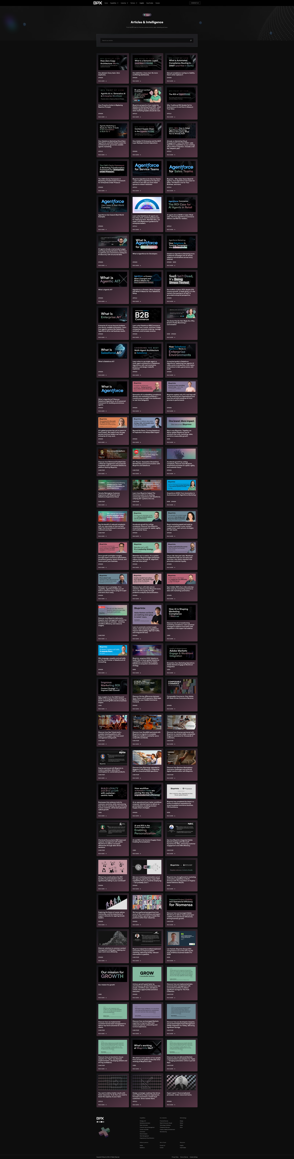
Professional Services (165, 1127)
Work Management (144, 1136)
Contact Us (162, 1145)
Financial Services (164, 1121)
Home (106, 3)
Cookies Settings (194, 1157)
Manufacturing (163, 1131)
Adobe (141, 1145)
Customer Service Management (147, 1127)
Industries (123, 3)
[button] (114, 3)
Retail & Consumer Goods (166, 1123)
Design (181, 1121)
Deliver (181, 1123)
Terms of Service (184, 1157)
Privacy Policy (175, 1157)
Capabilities (113, 3)
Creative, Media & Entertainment (167, 1129)
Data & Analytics (143, 1133)
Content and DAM (144, 1129)
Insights (142, 3)
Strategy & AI (143, 1121)
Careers (158, 3)
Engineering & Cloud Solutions (147, 1138)
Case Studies (149, 3)
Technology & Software (165, 1125)
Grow (181, 1127)
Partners (133, 3)
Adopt (181, 1125)
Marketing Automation (145, 1123)
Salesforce (142, 1147)
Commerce (142, 1131)
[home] (97, 3)
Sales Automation (144, 1125)
